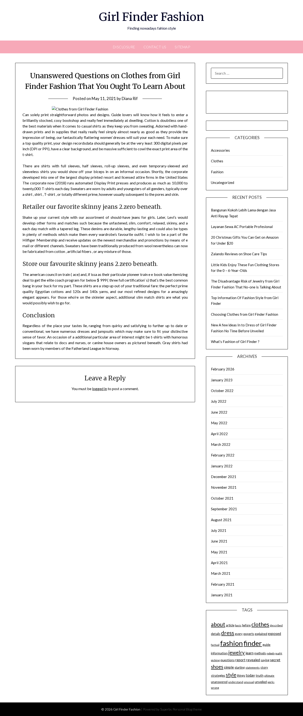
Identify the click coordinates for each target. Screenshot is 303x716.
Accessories (220, 150)
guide (266, 645)
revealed (253, 660)
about (218, 624)
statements (252, 667)
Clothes (217, 161)
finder (253, 643)
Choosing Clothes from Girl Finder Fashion (244, 314)
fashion (231, 643)
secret (275, 659)
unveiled (261, 682)
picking (215, 660)
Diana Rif (130, 98)
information (219, 653)
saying (265, 660)
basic (238, 625)
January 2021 (221, 595)
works (270, 682)
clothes (260, 624)
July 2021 (218, 530)
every (239, 634)
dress (227, 633)
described (276, 625)
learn (249, 653)
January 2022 (221, 466)
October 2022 (222, 390)
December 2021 (223, 476)
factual (215, 644)
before (246, 625)
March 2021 (220, 573)
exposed (274, 634)
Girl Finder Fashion (151, 17)
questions (227, 660)
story (264, 667)
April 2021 (219, 563)
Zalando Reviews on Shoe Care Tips (239, 254)
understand (235, 682)
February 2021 (222, 584)
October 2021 (222, 498)
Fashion (217, 172)
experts (248, 634)
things (241, 675)
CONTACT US (154, 47)
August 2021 (221, 520)
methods (260, 653)
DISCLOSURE (124, 47)
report (240, 660)
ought (278, 653)
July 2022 (218, 401)
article (230, 625)
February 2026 (222, 369)
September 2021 (224, 509)
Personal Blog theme (187, 709)
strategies (218, 675)
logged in (99, 388)
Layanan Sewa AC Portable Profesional (242, 226)
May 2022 (219, 423)
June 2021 (219, 541)
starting (240, 667)
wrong (215, 687)
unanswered (219, 682)
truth (259, 675)
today (250, 675)
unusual (249, 682)
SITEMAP (182, 47)
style (231, 675)
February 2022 (222, 455)
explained (261, 634)
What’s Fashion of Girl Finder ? (235, 341)
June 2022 (219, 412)
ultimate (269, 675)
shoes (217, 667)
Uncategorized (222, 182)
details (215, 634)
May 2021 (219, 552)
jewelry (236, 652)
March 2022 (220, 444)
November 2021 (223, 487)
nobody (271, 653)
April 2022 (219, 434)
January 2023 (221, 380)
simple (229, 667)
